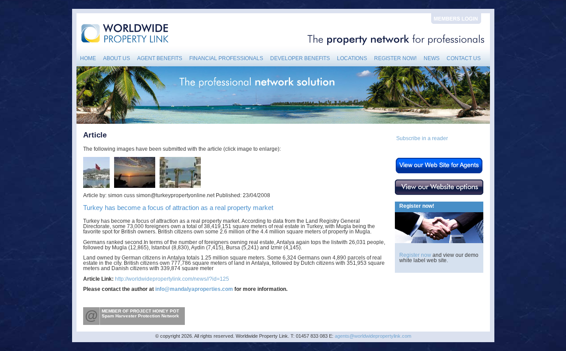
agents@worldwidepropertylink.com (373, 336)
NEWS (432, 58)
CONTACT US (464, 58)
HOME (88, 58)
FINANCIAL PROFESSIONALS (226, 58)
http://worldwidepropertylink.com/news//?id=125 (172, 279)
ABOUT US (116, 58)
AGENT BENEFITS (159, 58)
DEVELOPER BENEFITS (300, 58)
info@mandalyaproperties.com (194, 289)
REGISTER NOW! (395, 58)
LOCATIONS (352, 58)
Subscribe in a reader (422, 138)
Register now (415, 255)
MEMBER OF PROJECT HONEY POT (140, 311)
